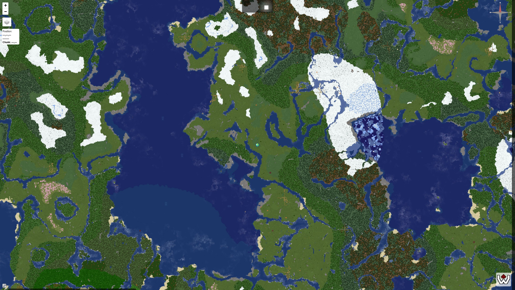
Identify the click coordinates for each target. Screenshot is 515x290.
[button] (259, 147)
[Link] (4, 286)
